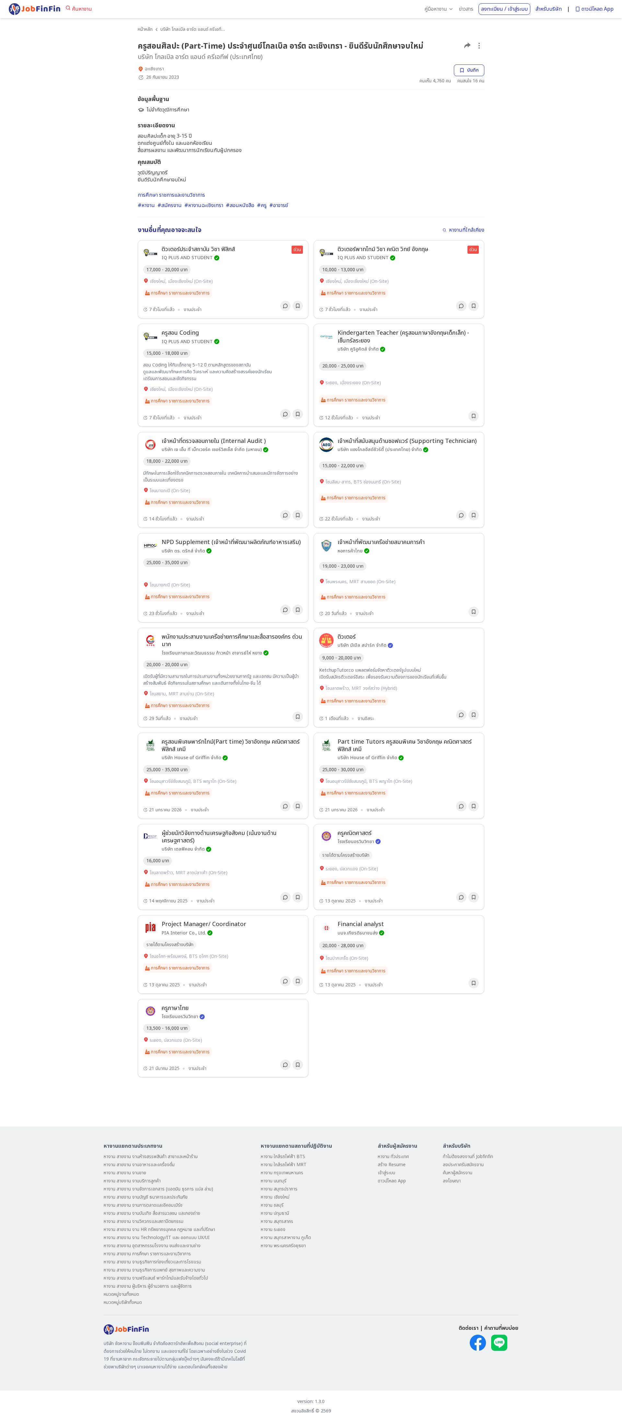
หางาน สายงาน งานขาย (125, 1172)
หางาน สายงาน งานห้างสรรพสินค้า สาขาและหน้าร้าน (151, 1156)
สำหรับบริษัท (549, 9)
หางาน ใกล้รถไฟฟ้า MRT (283, 1164)
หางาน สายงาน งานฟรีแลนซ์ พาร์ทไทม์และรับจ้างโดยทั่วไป (156, 1278)
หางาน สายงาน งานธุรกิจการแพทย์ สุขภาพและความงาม (154, 1270)
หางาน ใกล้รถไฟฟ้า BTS (283, 1156)
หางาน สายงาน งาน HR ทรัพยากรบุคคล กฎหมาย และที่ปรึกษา (159, 1229)
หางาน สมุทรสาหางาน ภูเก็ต (286, 1237)
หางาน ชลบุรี (272, 1205)
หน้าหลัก (145, 29)
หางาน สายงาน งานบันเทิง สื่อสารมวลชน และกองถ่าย (152, 1213)
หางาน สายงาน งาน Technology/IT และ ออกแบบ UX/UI (157, 1237)
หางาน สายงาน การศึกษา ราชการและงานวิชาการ (147, 1253)
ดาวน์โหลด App (598, 9)
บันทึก (473, 70)
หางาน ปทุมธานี (275, 1213)
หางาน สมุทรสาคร (277, 1221)
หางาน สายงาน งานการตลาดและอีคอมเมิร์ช (143, 1205)
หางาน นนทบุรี (273, 1181)
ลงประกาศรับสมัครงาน (463, 1164)
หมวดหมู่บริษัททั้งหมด (123, 1302)
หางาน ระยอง (273, 1229)
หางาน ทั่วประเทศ (393, 1156)
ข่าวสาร (466, 9)
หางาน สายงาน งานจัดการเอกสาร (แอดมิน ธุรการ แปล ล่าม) (158, 1189)
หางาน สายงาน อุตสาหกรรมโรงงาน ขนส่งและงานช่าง (152, 1245)
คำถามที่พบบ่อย (501, 1328)
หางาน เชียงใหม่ (275, 1197)
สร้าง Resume (392, 1164)
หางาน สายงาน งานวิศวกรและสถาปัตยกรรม (143, 1221)
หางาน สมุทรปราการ (279, 1189)
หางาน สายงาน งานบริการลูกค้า (132, 1181)
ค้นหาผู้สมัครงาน (457, 1172)
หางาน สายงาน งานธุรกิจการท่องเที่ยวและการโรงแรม (152, 1262)
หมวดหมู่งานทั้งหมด (121, 1294)
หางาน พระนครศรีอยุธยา (283, 1245)
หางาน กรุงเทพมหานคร (282, 1172)
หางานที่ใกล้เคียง (466, 230)
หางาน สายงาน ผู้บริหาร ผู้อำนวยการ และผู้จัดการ (148, 1286)
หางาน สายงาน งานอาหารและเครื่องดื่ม (139, 1164)
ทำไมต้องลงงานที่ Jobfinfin (468, 1156)
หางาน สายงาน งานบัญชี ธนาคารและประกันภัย (146, 1197)
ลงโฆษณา (452, 1181)
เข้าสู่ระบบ (386, 1172)
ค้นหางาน (82, 9)
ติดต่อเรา (468, 1328)
